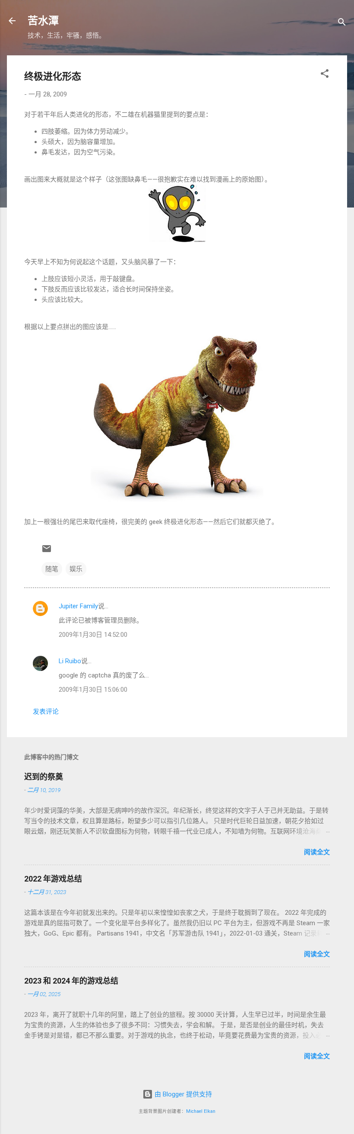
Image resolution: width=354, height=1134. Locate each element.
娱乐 (76, 569)
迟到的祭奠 (43, 776)
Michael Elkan (200, 1111)
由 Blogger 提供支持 (182, 1094)
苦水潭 (43, 21)
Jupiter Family (78, 606)
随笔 (51, 569)
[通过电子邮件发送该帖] (46, 552)
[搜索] (342, 23)
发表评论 (46, 712)
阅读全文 (317, 852)
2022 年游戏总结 (53, 878)
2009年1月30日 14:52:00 (93, 635)
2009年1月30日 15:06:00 (93, 689)
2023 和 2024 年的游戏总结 (71, 980)
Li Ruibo (70, 661)
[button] (324, 75)
